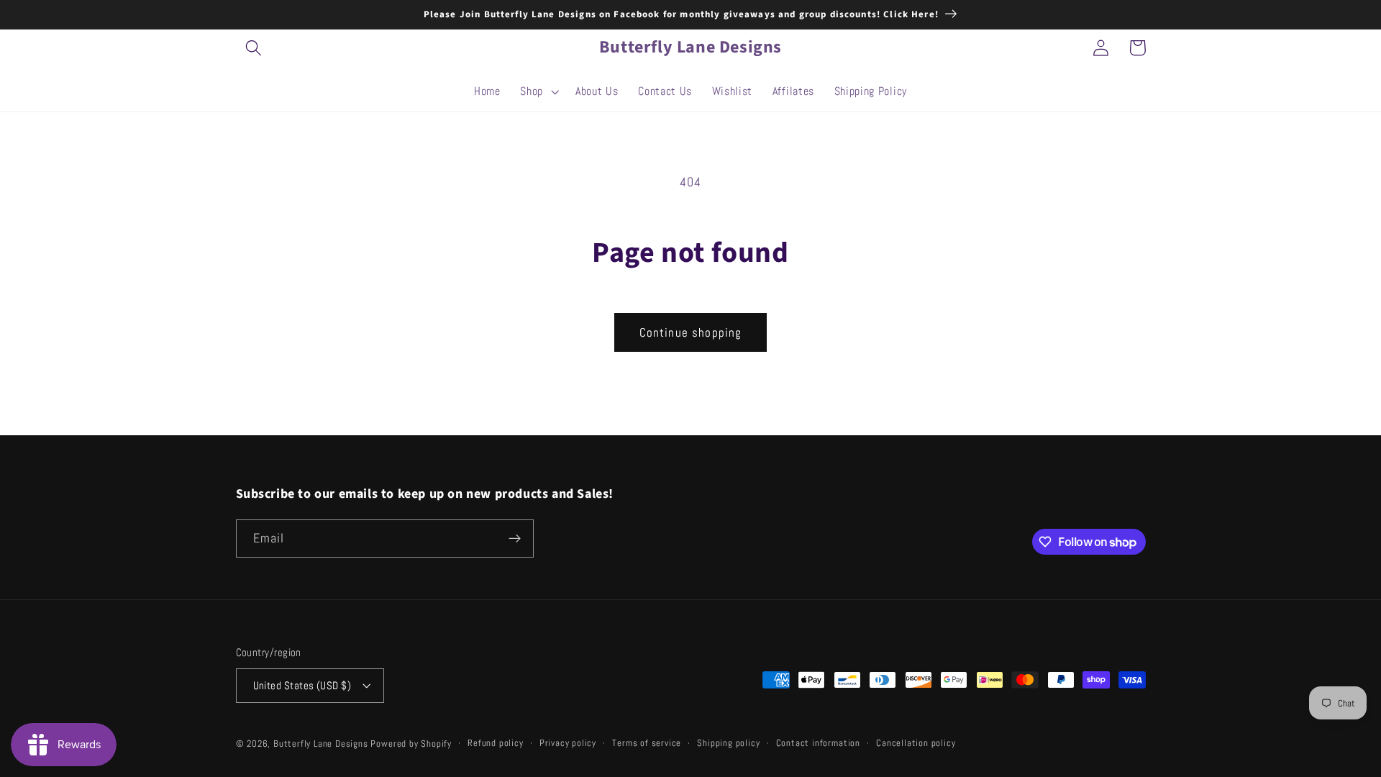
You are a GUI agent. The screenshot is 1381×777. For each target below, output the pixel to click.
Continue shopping (690, 332)
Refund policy (495, 743)
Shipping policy (728, 743)
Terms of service (646, 743)
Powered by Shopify (411, 744)
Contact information (818, 743)
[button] (254, 47)
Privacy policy (567, 743)
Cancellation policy (915, 743)
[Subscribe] (514, 538)
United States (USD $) (302, 685)
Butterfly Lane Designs (320, 744)
